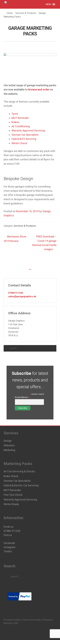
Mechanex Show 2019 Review (15, 238)
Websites (9, 445)
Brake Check (11, 476)
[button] (48, 4)
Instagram (9, 547)
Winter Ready (11, 504)
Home (10, 13)
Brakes (16, 122)
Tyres (15, 113)
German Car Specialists (25, 134)
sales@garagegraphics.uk (22, 296)
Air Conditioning (21, 126)
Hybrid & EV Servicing (24, 138)
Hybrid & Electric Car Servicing (21, 485)
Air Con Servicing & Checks (19, 471)
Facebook (9, 543)
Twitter (8, 551)
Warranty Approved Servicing (28, 130)
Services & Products (25, 13)
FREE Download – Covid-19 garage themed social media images (44, 243)
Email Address (22, 397)
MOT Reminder (20, 117)
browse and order (38, 89)
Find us (8, 535)
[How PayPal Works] (30, 596)
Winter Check (19, 143)
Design (8, 440)
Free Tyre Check (13, 494)
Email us (8, 526)
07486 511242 (15, 292)
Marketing (9, 450)
